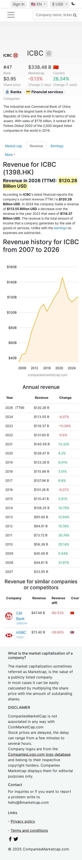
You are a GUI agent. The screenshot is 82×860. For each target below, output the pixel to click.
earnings (60, 228)
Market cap (13, 146)
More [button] (9, 154)
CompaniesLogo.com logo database (39, 754)
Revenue (36, 146)
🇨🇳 (56, 67)
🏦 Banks (13, 92)
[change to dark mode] (73, 4)
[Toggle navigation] (11, 14)
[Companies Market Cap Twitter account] (16, 840)
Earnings (57, 146)
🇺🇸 (36, 4)
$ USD (58, 4)
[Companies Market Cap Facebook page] (10, 840)
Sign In (18, 4)
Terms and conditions (29, 830)
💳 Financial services (44, 92)
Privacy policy (23, 821)
